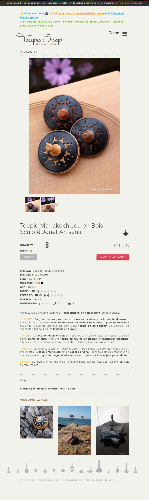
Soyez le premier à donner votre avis (48, 388)
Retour (29, 257)
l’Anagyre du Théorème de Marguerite (81, 13)
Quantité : (27, 245)
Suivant (57, 204)
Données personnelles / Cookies (101, 480)
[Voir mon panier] (117, 33)
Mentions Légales (69, 480)
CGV (81, 480)
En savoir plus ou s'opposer (129, 3)
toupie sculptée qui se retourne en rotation (91, 342)
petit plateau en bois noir (97, 348)
